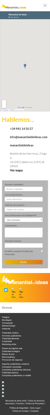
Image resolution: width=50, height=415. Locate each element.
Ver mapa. (16, 170)
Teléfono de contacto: (15, 205)
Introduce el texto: (13, 241)
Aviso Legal (35, 407)
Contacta (34, 410)
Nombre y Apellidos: (14, 184)
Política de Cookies (21, 411)
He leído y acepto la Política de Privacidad (19, 252)
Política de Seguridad (19, 407)
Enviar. (23, 262)
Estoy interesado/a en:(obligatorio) (21, 215)
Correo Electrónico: (14, 194)
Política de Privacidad (35, 403)
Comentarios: (11, 225)
